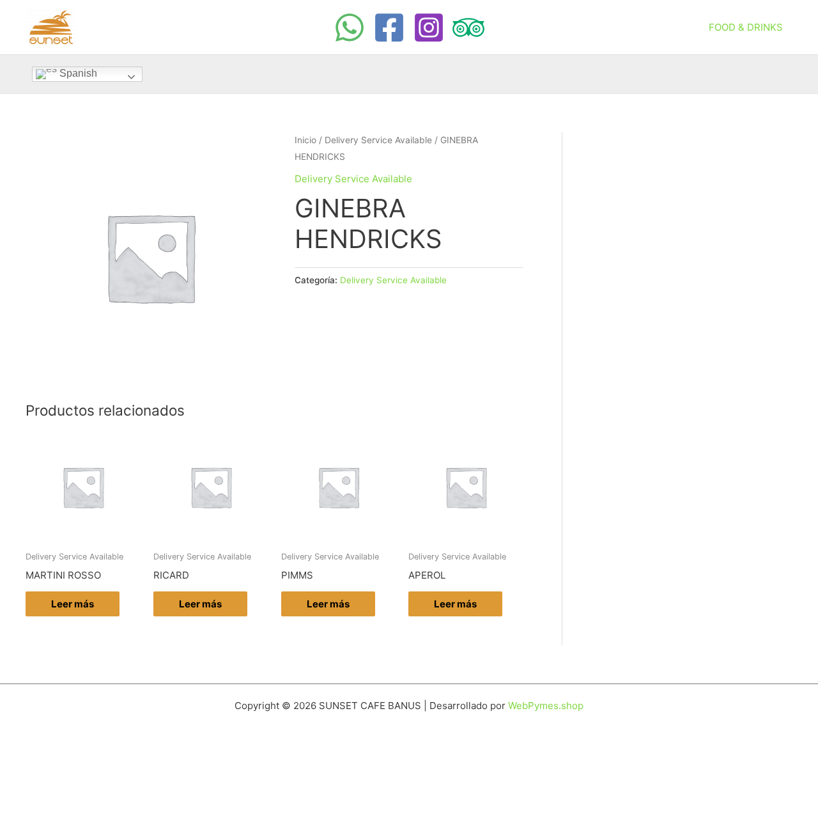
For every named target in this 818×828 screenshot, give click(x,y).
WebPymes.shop (545, 705)
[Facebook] (389, 27)
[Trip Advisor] (468, 27)
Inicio (305, 140)
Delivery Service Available (378, 140)
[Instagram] (429, 27)
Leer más (72, 604)
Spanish (77, 73)
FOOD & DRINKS (746, 27)
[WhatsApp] (350, 27)
